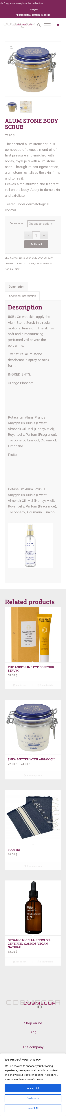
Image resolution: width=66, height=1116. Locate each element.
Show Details (46, 685)
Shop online (33, 1023)
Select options (34, 776)
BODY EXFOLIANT (46, 258)
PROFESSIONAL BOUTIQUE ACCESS (33, 15)
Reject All (33, 1108)
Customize (33, 1098)
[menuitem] (34, 9)
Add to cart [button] (20, 685)
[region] (33, 1084)
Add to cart (36, 244)
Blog (33, 1032)
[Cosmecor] (19, 25)
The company (33, 1047)
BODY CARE (31, 258)
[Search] (37, 25)
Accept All (33, 1088)
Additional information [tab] (22, 296)
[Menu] (46, 25)
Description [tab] (16, 286)
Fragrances (17, 223)
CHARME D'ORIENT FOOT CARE (19, 263)
